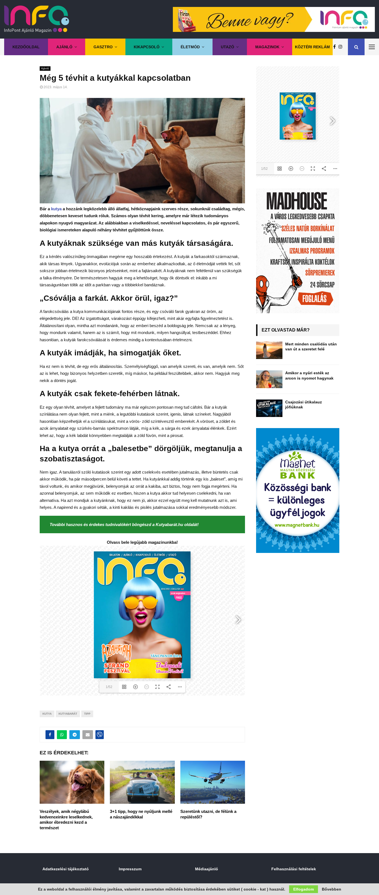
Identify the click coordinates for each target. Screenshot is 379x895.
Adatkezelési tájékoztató (65, 869)
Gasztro (103, 47)
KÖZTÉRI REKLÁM (312, 47)
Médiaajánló (206, 869)
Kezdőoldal (26, 47)
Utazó (227, 47)
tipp (87, 713)
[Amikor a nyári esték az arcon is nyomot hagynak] (269, 379)
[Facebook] (335, 47)
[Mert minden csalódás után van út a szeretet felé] (269, 350)
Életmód (190, 47)
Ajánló (64, 47)
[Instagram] (341, 47)
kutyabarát (68, 713)
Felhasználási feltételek (293, 869)
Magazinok (267, 47)
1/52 (109, 687)
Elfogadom (303, 889)
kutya (56, 208)
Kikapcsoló (147, 47)
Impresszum (130, 869)
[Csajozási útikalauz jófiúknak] (269, 408)
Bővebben (331, 889)
